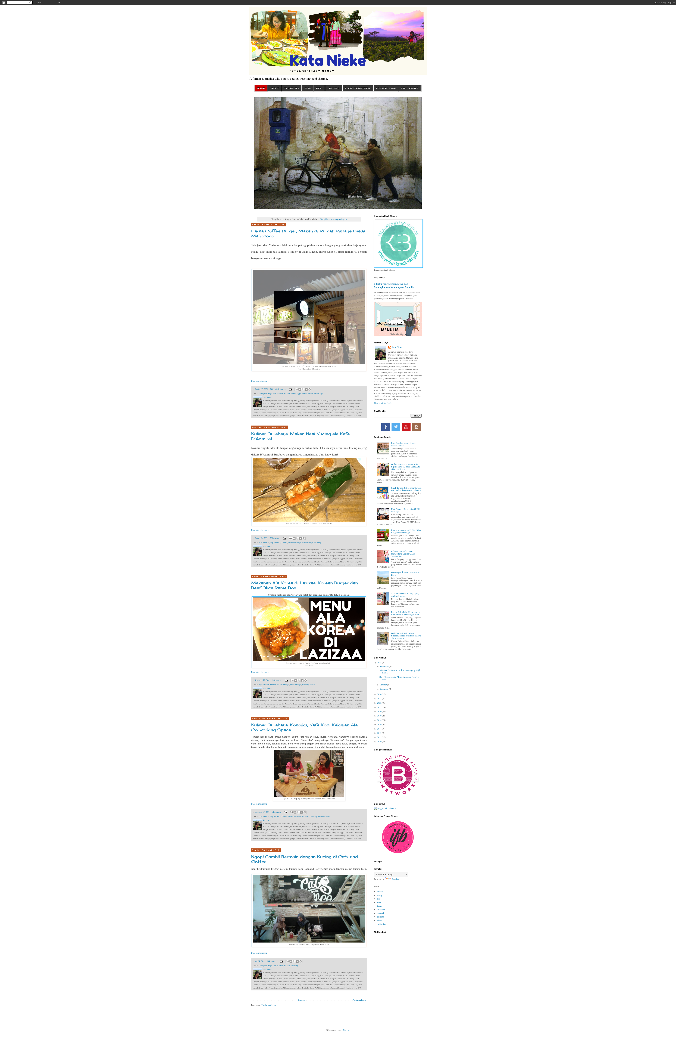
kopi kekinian (278, 393)
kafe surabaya (264, 542)
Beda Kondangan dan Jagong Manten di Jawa (403, 444)
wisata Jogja (318, 393)
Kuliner (287, 393)
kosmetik (380, 913)
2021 (379, 707)
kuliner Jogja (296, 393)
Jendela (333, 88)
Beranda (301, 999)
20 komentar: (275, 538)
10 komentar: (272, 961)
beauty (379, 895)
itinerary (380, 905)
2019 (379, 715)
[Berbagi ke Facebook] (306, 389)
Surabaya (305, 816)
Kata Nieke (397, 347)
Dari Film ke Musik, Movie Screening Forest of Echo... (399, 678)
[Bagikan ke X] (303, 389)
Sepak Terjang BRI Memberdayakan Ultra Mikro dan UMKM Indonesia (406, 489)
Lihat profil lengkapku (383, 403)
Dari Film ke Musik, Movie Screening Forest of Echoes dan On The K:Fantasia (406, 636)
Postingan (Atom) (268, 1004)
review (304, 393)
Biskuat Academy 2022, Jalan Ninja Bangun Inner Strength (406, 531)
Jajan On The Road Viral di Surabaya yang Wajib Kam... (399, 671)
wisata (310, 393)
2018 (379, 720)
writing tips (381, 923)
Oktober (383, 684)
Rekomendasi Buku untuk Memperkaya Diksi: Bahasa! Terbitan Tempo (403, 554)
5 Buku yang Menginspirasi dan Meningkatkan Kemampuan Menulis (394, 285)
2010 (379, 741)
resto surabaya (307, 542)
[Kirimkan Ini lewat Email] (296, 389)
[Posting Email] (290, 389)
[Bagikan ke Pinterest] (309, 389)
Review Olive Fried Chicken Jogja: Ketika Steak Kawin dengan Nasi (405, 613)
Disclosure (409, 88)
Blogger (346, 1030)
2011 (379, 737)
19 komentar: (277, 680)
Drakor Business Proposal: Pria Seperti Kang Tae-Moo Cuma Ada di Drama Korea (405, 467)
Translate (395, 879)
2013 (379, 732)
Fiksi (319, 88)
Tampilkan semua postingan (333, 219)
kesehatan (381, 909)
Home (261, 88)
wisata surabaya (324, 816)
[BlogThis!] (299, 389)
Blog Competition (357, 88)
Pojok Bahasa (386, 88)
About (274, 88)
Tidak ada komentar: (278, 389)
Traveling (291, 88)
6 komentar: (276, 812)
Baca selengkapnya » (260, 380)
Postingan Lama (359, 999)
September (384, 688)
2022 (379, 702)
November (384, 666)
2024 (379, 694)
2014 (379, 728)
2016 (379, 724)
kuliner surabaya (294, 542)
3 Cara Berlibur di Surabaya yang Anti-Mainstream (405, 594)
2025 (379, 662)
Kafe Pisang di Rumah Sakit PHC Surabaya (405, 510)
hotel (379, 902)
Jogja (270, 393)
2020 (379, 711)
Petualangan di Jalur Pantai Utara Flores (405, 573)
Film (308, 88)
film (378, 898)
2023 (379, 698)
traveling (317, 542)
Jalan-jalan (263, 393)
